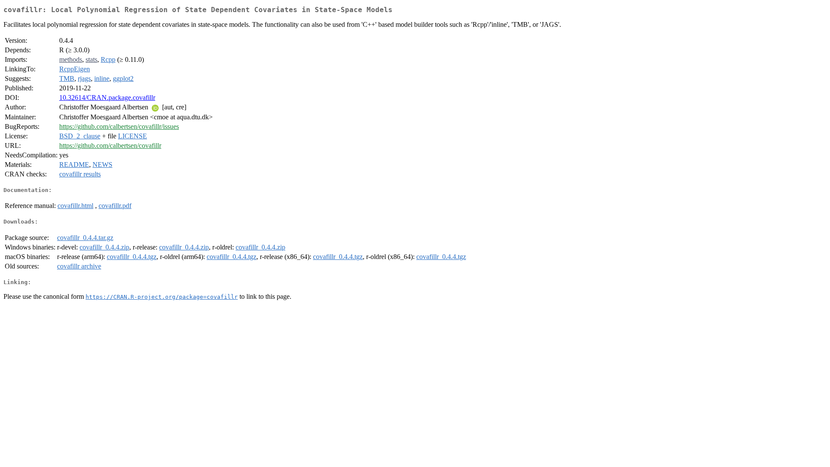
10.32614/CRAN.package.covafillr (107, 97)
